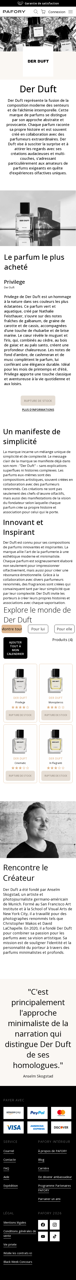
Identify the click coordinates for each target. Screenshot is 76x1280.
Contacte (9, 1160)
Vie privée (10, 1244)
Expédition (10, 1186)
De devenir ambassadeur (55, 1177)
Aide (6, 1177)
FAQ (6, 1168)
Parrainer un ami (49, 1199)
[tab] (12, 629)
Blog (41, 1160)
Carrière (43, 1168)
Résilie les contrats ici (17, 1253)
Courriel (8, 1151)
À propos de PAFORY (52, 1151)
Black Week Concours (17, 1262)
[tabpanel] (38, 715)
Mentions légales (14, 1222)
